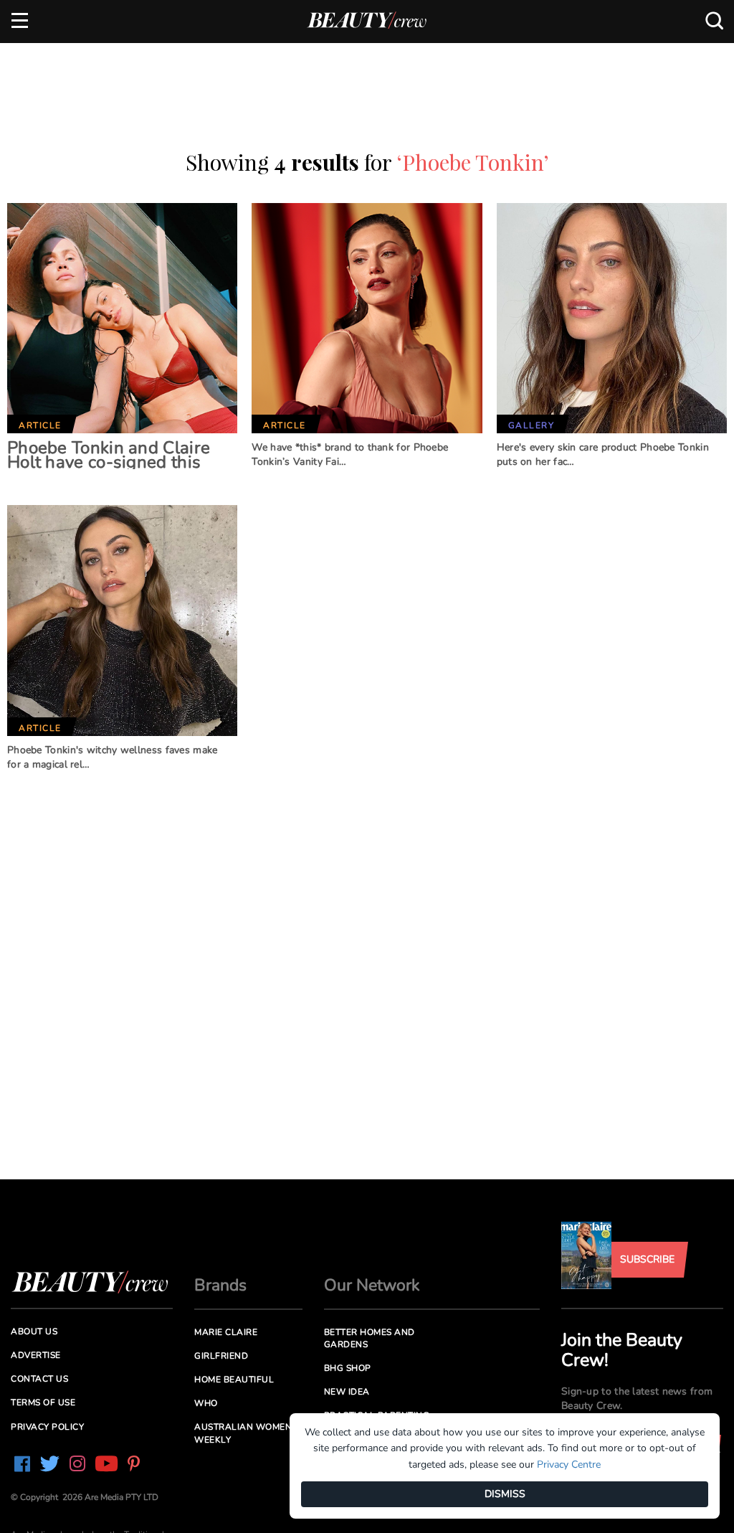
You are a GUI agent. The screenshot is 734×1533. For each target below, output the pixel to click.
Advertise (36, 1355)
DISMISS (505, 1494)
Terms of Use (43, 1402)
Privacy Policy (47, 1427)
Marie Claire (225, 1332)
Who (206, 1403)
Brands (220, 1285)
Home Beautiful (234, 1379)
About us (34, 1331)
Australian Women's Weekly (247, 1433)
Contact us (39, 1379)
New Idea (347, 1391)
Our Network (372, 1285)
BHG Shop (347, 1368)
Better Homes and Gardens (369, 1338)
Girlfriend (221, 1356)
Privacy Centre (569, 1464)
